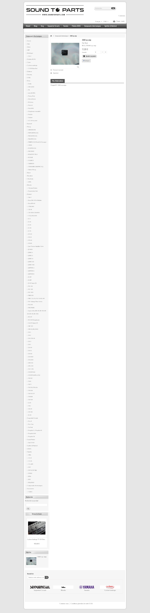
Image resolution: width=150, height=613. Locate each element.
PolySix (30, 114)
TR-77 (29, 384)
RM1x (29, 476)
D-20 (29, 225)
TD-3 (29, 56)
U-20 (29, 403)
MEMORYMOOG (33, 133)
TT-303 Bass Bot (32, 68)
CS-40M (30, 464)
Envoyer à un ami (58, 70)
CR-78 (30, 209)
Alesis (28, 47)
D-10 (29, 222)
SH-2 (29, 335)
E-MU (28, 77)
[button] (30, 588)
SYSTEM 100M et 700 (34, 375)
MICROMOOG (32, 136)
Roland (28, 26)
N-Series (30, 102)
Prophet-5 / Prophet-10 (35, 430)
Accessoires (29, 31)
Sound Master (31, 439)
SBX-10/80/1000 (33, 329)
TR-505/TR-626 (33, 387)
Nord (28, 172)
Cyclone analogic (32, 65)
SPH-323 (30, 363)
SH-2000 (30, 360)
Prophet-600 (32, 433)
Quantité (84, 52)
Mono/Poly (31, 96)
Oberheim (30, 179)
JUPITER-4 (31, 268)
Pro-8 (30, 421)
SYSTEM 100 (31, 372)
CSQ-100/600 (32, 215)
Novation (30, 176)
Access (29, 41)
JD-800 (30, 249)
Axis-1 (29, 197)
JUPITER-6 (31, 271)
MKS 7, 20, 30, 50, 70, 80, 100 (36, 298)
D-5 (29, 218)
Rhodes (29, 185)
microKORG (31, 93)
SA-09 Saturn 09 (33, 323)
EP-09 (30, 234)
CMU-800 (31, 206)
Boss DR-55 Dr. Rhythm (34, 200)
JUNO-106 (31, 265)
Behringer (30, 53)
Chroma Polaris (32, 188)
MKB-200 (30, 295)
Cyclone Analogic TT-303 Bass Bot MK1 (36, 539)
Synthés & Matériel (110, 26)
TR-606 (30, 390)
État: (83, 43)
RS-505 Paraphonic (34, 320)
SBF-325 (30, 326)
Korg (42, 26)
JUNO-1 (30, 252)
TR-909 (30, 399)
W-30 (29, 415)
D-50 (29, 228)
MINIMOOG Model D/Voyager (37, 142)
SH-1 (29, 332)
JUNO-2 (30, 255)
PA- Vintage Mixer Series (35, 301)
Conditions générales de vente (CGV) (82, 604)
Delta (29, 84)
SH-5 (29, 341)
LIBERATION (32, 130)
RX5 (29, 479)
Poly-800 (31, 108)
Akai (28, 44)
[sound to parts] (54, 10)
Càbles (30, 491)
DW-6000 (31, 87)
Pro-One (31, 424)
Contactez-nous (64, 604)
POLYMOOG (32, 148)
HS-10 (30, 237)
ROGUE (30, 157)
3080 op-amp (42, 557)
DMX (29, 182)
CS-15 (30, 458)
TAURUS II (31, 163)
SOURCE (31, 160)
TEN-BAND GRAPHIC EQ (35, 166)
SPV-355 (30, 366)
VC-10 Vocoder (32, 120)
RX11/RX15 (31, 482)
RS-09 (30, 317)
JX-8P (30, 280)
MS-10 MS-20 (32, 99)
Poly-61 (30, 105)
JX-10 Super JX (32, 283)
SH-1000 (30, 357)
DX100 (30, 473)
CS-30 (30, 461)
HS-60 (30, 240)
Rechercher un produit (31, 501)
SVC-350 (31, 369)
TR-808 (30, 396)
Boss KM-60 (31, 203)
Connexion (121, 16)
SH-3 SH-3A (31, 338)
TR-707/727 (31, 393)
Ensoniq (29, 74)
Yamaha (65, 26)
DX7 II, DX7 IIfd (32, 470)
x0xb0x (29, 449)
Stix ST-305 (31, 442)
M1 (29, 90)
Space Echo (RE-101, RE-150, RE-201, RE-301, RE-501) (37, 312)
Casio (29, 62)
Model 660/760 (33, 191)
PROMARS (31, 307)
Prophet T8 (31, 436)
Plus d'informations (57, 81)
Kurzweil (29, 123)
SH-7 (29, 344)
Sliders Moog (32, 169)
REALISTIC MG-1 (33, 154)
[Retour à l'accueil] (51, 36)
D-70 (29, 231)
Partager (86, 60)
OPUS (30, 145)
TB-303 (30, 378)
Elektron (29, 71)
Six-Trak (30, 427)
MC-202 (30, 286)
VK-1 (29, 406)
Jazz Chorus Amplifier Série (36, 246)
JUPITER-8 (31, 274)
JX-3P (29, 277)
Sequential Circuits (54, 26)
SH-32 (30, 350)
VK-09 (30, 409)
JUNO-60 (31, 261)
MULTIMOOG (32, 139)
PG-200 (30, 304)
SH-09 (30, 347)
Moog (35, 26)
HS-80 (30, 243)
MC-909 (30, 292)
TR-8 (29, 381)
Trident (30, 117)
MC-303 (30, 289)
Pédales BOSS (76, 26)
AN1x (29, 455)
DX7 (29, 467)
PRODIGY (31, 151)
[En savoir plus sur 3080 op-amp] (31, 561)
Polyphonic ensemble (34, 111)
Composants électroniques (92, 26)
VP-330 (30, 412)
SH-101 (30, 353)
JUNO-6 (30, 258)
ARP (28, 50)
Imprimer (56, 73)
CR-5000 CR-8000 (34, 212)
